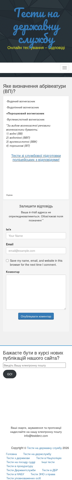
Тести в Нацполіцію (49, 458)
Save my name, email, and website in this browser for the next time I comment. (36, 262)
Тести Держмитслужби (21, 470)
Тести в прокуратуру (19, 466)
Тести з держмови (18, 458)
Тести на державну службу (36, 25)
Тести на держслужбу (37, 454)
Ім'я (8, 229)
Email (9, 244)
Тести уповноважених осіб (23, 478)
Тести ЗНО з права (43, 474)
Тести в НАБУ (15, 474)
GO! (9, 374)
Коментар (13, 272)
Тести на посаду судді (20, 462)
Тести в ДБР (50, 470)
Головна (11, 454)
